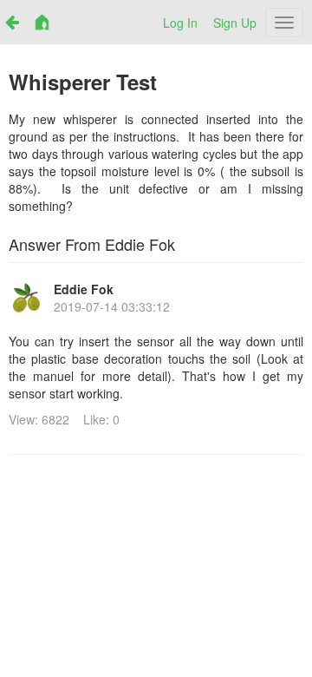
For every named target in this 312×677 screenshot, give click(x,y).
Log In (180, 22)
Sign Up (235, 22)
